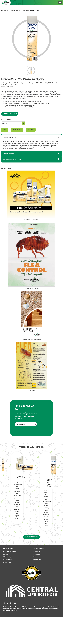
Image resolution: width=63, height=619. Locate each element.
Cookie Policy (7, 562)
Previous (3, 491)
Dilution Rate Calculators (10, 551)
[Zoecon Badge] (31, 573)
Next (60, 491)
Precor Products (15, 10)
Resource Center (8, 549)
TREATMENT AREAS (9, 153)
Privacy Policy (37, 559)
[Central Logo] (31, 591)
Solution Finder (7, 559)
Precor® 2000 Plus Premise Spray (49, 482)
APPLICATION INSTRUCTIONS (12, 159)
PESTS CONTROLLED (10, 137)
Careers (35, 557)
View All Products (31, 537)
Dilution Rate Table (10, 114)
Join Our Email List (38, 549)
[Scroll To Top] (58, 616)
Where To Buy (7, 557)
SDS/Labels (36, 554)
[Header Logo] (5, 2)
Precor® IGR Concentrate (21, 477)
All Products (4, 10)
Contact (5, 554)
